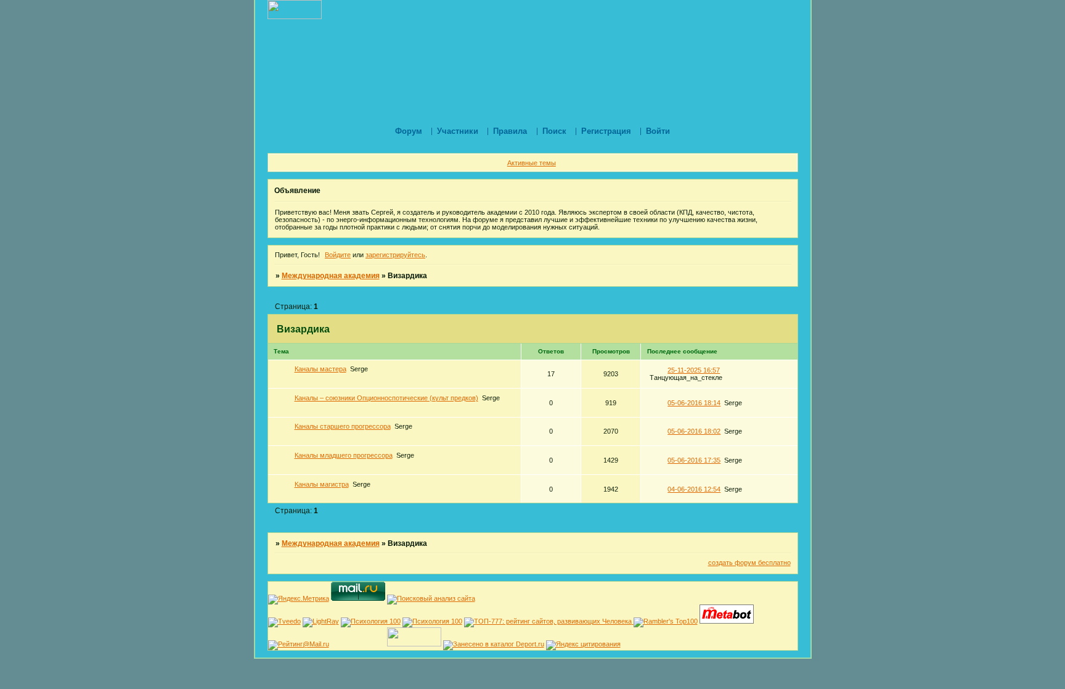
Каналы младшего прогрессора (344, 455)
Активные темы (531, 163)
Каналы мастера (320, 369)
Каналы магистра (322, 484)
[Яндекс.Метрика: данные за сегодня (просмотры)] (298, 599)
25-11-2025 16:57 (693, 370)
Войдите (338, 254)
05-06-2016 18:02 (693, 431)
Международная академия (331, 275)
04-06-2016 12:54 (693, 489)
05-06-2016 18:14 (693, 402)
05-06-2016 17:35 (693, 460)
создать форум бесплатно (749, 562)
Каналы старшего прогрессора (343, 426)
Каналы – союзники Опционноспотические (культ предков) (386, 398)
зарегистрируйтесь (395, 254)
